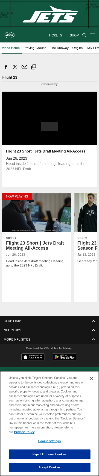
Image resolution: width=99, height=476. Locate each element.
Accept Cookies (49, 467)
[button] (49, 126)
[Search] (84, 35)
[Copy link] (33, 67)
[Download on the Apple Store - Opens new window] (33, 357)
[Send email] (24, 69)
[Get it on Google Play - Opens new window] (64, 359)
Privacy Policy (60, 432)
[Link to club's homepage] (9, 33)
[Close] (92, 383)
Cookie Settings (49, 441)
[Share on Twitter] (15, 69)
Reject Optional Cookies (49, 454)
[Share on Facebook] (6, 69)
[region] (49, 426)
